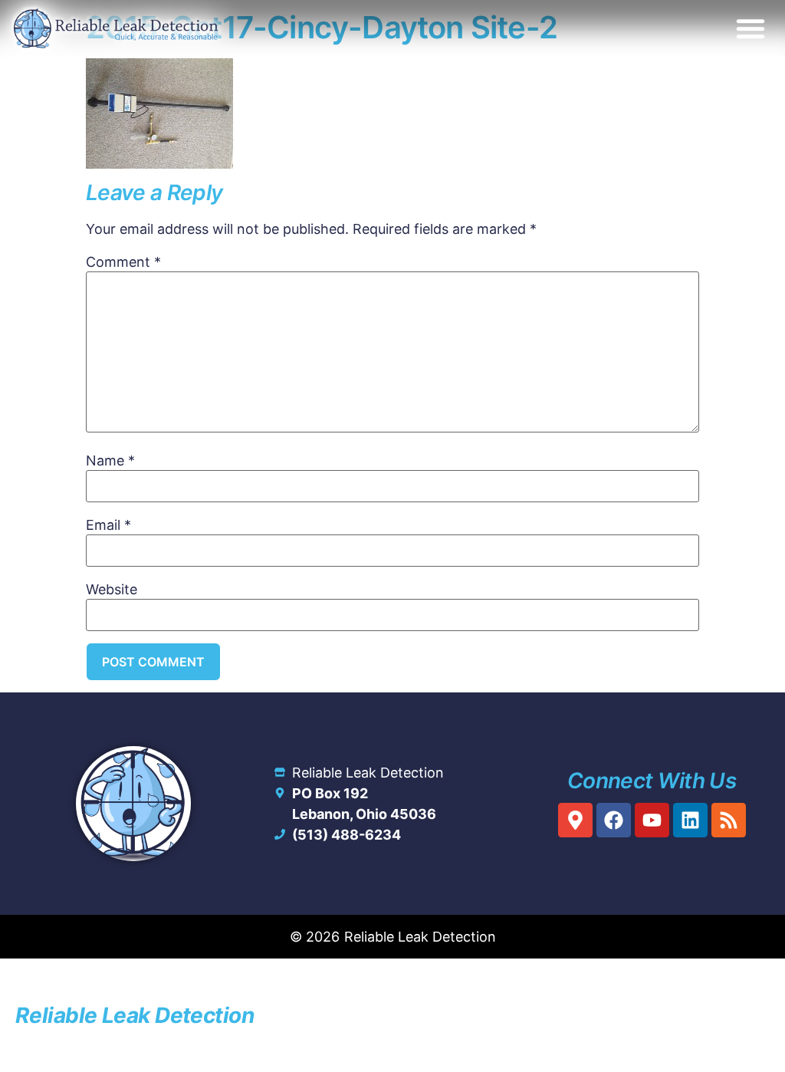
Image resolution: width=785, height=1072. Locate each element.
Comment (123, 262)
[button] (751, 28)
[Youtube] (652, 820)
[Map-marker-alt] (575, 820)
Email (108, 525)
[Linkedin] (690, 820)
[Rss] (728, 820)
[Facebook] (613, 820)
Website (111, 590)
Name (110, 461)
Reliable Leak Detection (134, 1015)
